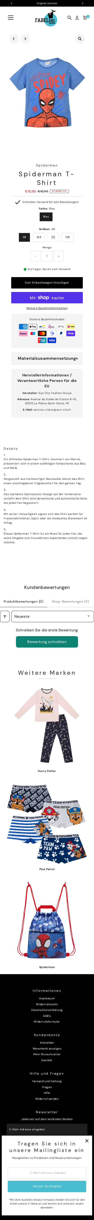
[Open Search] (70, 18)
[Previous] (14, 39)
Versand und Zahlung (47, 1081)
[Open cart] (85, 18)
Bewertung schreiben (46, 641)
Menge (47, 247)
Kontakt (47, 1060)
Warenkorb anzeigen (47, 1048)
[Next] (25, 39)
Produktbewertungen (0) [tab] (23, 601)
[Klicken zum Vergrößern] (80, 39)
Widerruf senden (47, 1099)
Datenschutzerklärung (47, 1010)
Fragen (47, 1087)
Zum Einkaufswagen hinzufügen (47, 282)
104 (39, 237)
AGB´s (47, 1016)
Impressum (47, 998)
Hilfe (47, 1093)
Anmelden (47, 1042)
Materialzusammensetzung (47, 358)
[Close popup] (87, 1141)
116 (55, 237)
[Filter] (5, 616)
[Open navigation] (11, 18)
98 (24, 237)
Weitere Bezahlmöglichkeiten (47, 308)
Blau (46, 216)
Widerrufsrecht (47, 1004)
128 (67, 237)
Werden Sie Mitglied (47, 1186)
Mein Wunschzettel (46, 1054)
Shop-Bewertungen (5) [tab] (70, 601)
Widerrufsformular (47, 1021)
